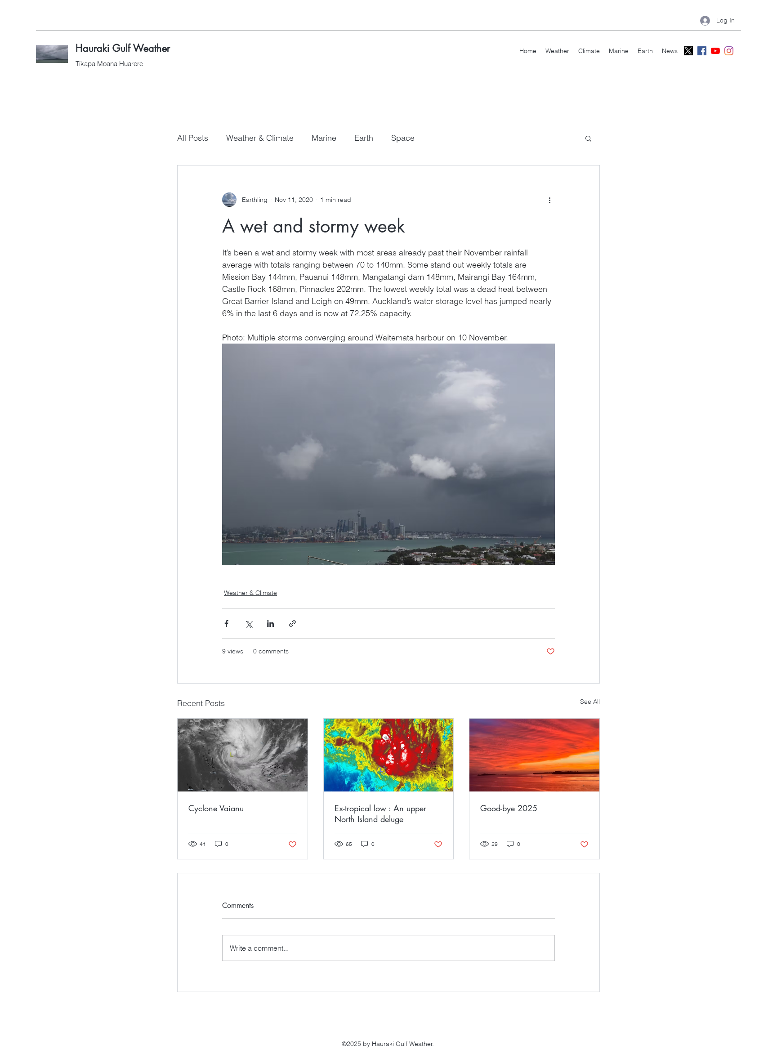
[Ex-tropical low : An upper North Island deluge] (389, 755)
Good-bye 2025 (508, 808)
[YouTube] (715, 50)
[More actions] (549, 199)
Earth (363, 138)
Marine (324, 138)
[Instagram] (728, 50)
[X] (688, 50)
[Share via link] (292, 623)
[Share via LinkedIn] (270, 623)
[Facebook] (701, 50)
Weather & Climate (260, 138)
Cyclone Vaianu (216, 808)
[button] (588, 138)
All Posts (192, 138)
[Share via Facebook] (226, 623)
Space (403, 138)
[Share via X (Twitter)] (248, 623)
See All (590, 701)
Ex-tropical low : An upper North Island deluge (380, 813)
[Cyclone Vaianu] (243, 755)
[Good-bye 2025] (534, 755)
